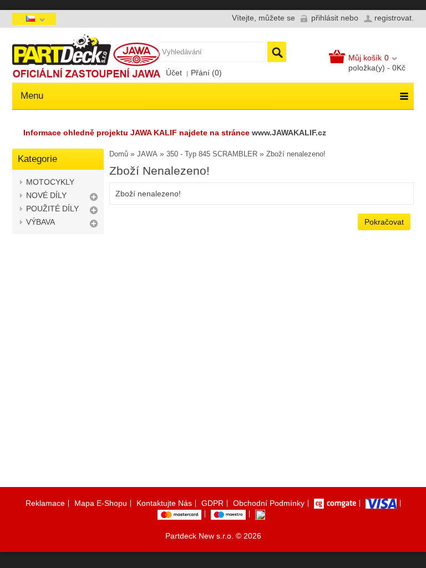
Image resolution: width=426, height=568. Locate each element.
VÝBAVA (40, 221)
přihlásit (324, 17)
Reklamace (45, 503)
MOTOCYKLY (50, 182)
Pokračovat (384, 221)
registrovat (393, 17)
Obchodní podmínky (269, 503)
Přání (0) (206, 72)
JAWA (147, 154)
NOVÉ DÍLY (46, 195)
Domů (118, 154)
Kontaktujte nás (164, 503)
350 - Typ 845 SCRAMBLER (211, 154)
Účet (174, 72)
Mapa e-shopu (100, 503)
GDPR (212, 503)
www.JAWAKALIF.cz (289, 132)
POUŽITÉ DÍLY (52, 208)
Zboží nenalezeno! (296, 154)
